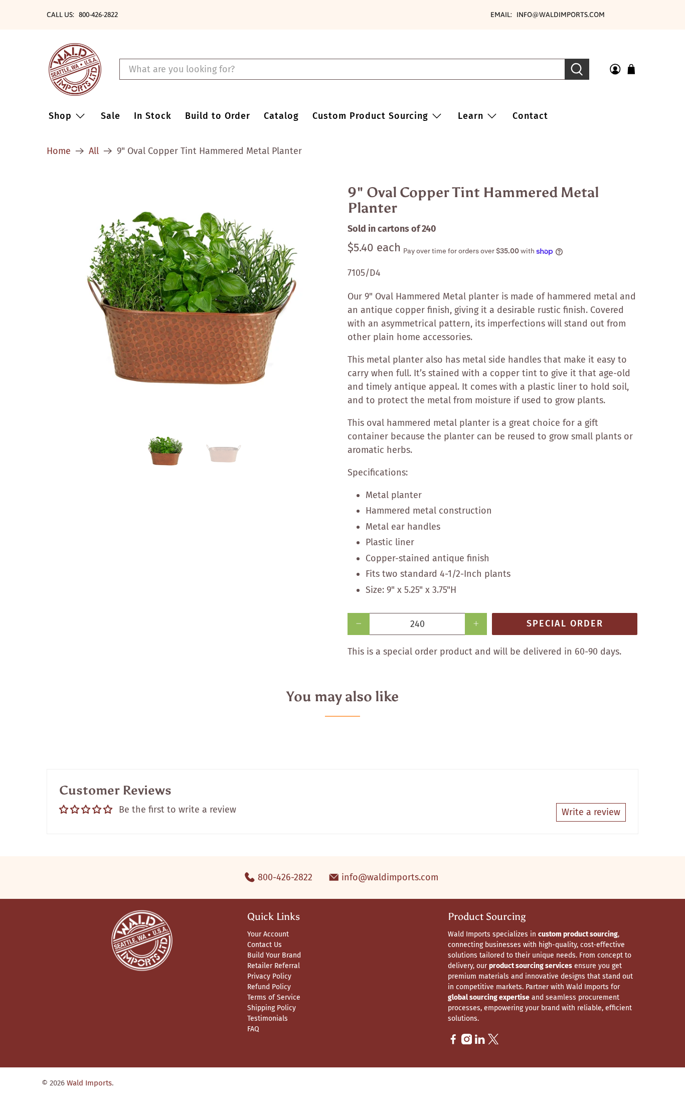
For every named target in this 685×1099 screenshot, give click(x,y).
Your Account (268, 934)
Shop (60, 115)
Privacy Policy (269, 976)
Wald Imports (89, 1082)
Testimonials (267, 1018)
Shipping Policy (271, 1008)
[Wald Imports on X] (493, 1042)
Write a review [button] (591, 812)
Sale (110, 115)
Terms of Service (273, 997)
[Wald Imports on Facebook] (453, 1042)
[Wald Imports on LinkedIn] (479, 1042)
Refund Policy (269, 987)
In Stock (153, 115)
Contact (530, 115)
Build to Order (217, 115)
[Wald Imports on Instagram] (466, 1042)
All (94, 150)
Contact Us (264, 944)
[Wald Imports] (75, 69)
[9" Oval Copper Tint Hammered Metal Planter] (192, 300)
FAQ (253, 1029)
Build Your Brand (274, 955)
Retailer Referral (273, 966)
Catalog (281, 115)
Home (59, 150)
